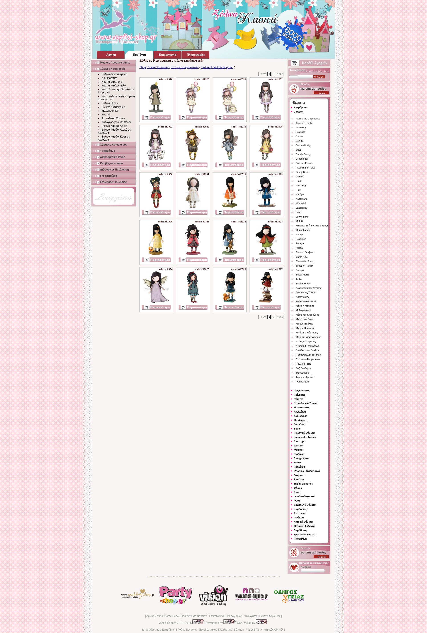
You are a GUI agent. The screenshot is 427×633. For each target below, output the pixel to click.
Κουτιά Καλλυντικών (114, 85)
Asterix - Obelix (304, 123)
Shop (142, 67)
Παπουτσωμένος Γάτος (308, 354)
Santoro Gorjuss (305, 252)
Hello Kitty (301, 185)
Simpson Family (304, 265)
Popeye (300, 243)
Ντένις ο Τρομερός (306, 341)
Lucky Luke (302, 216)
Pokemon (301, 239)
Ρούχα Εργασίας (187, 629)
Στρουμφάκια (302, 372)
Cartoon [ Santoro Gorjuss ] (217, 67)
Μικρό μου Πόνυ (304, 319)
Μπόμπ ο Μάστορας (307, 332)
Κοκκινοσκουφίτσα (306, 301)
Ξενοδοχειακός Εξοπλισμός (215, 629)
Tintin (299, 279)
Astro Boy (301, 127)
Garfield (300, 176)
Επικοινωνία (216, 616)
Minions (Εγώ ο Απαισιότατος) (312, 225)
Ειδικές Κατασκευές (113, 107)
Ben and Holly (303, 145)
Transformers (303, 283)
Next (280, 74)
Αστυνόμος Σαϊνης (305, 292)
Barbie (299, 136)
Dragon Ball (302, 158)
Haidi (298, 181)
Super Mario (302, 274)
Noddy (299, 234)
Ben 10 (299, 141)
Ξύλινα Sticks (110, 103)
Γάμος (250, 629)
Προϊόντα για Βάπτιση (194, 616)
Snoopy (300, 270)
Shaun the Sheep (305, 261)
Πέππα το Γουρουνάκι (308, 359)
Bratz (299, 149)
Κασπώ (106, 114)
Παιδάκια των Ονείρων (308, 350)
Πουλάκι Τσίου (303, 363)
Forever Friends (304, 163)
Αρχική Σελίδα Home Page (162, 616)
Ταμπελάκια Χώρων (113, 118)
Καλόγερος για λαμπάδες (116, 122)
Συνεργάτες (250, 616)
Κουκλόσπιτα (109, 78)
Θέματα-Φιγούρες (269, 616)
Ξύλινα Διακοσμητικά (114, 74)
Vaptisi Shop (166, 623)
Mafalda (300, 221)
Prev (263, 74)
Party (259, 629)
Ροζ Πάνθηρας (303, 368)
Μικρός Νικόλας (304, 323)
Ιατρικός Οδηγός (274, 629)
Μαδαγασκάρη (303, 310)
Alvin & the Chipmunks (308, 118)
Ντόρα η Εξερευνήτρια (307, 346)
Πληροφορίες (234, 616)
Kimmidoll (301, 203)
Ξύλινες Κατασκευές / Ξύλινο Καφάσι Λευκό (173, 67)
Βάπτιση (239, 629)
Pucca (299, 248)
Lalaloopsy (301, 207)
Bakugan (300, 132)
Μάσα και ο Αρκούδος (307, 314)
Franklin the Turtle (305, 167)
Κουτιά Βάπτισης (112, 81)
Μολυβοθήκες (110, 110)
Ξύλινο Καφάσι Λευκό (114, 125)
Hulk (298, 190)
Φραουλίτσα (302, 381)
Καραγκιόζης (302, 297)
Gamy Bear (302, 172)
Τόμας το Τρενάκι (305, 377)
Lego (298, 212)
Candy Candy (303, 154)
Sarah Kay (301, 256)
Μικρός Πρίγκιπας (305, 328)
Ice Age (300, 194)
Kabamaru (301, 198)
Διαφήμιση (169, 629)
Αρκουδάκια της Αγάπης (308, 288)
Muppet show (303, 230)
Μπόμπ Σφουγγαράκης (308, 337)
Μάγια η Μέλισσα (305, 305)
